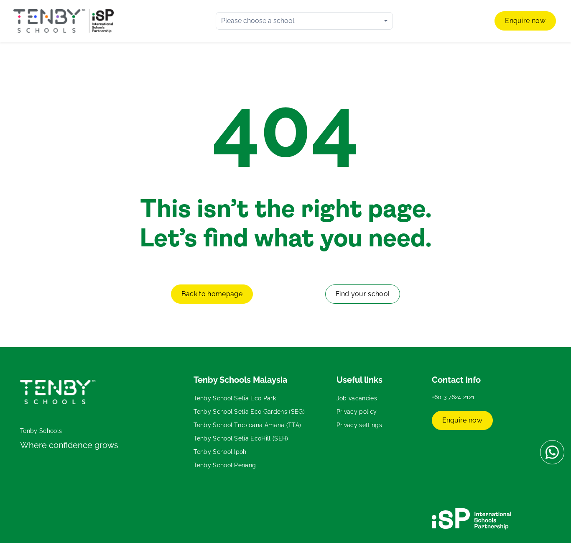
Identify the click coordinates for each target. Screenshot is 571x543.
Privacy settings (359, 425)
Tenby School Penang (225, 465)
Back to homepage (211, 294)
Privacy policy (356, 411)
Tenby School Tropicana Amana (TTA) (247, 425)
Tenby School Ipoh (220, 451)
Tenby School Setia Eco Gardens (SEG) (249, 411)
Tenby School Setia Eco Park (235, 398)
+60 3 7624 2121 (453, 397)
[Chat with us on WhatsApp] (552, 452)
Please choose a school (257, 21)
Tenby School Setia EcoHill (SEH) (241, 438)
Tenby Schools (41, 431)
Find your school (363, 294)
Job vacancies (356, 398)
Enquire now (525, 21)
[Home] (63, 20)
